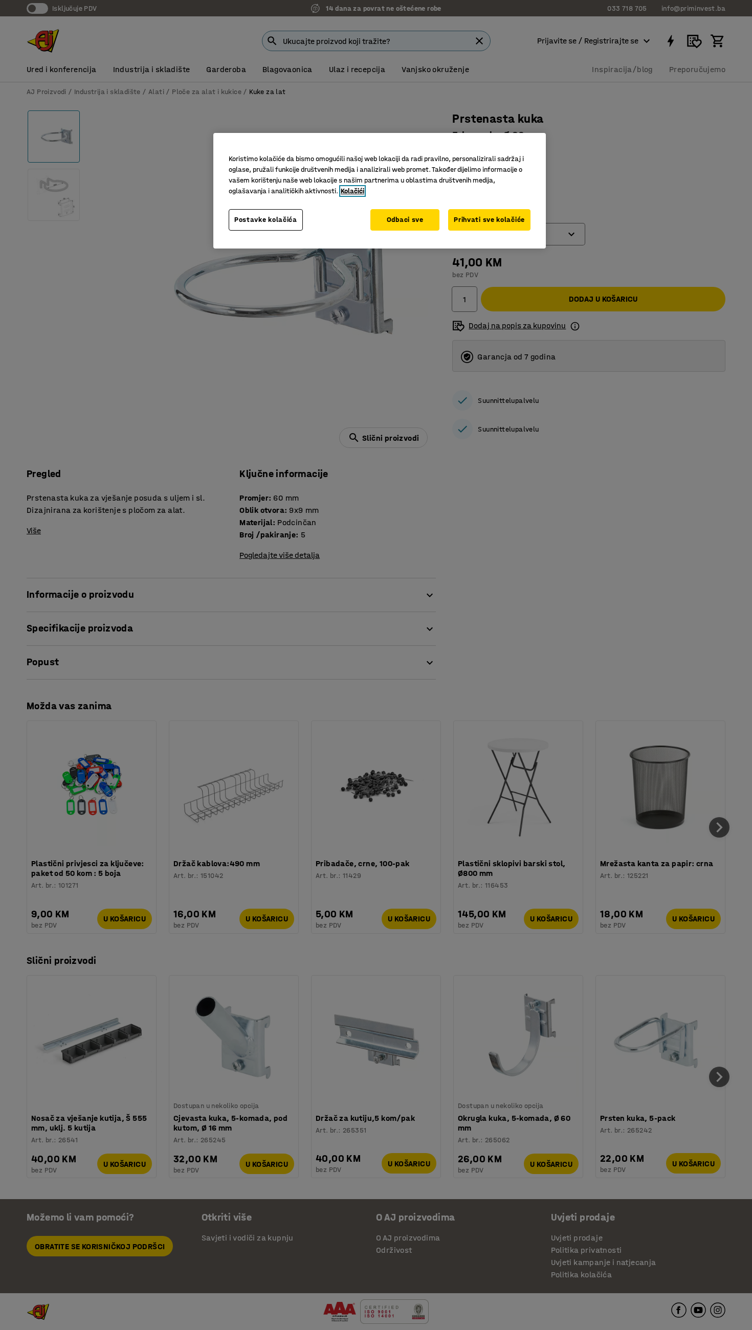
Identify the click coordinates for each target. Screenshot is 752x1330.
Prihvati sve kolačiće (489, 219)
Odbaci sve (405, 219)
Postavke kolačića (265, 219)
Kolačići (352, 191)
